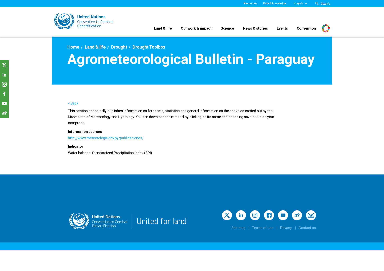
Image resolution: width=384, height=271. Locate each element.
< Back (73, 103)
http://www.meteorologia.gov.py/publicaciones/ (106, 138)
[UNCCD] (84, 21)
